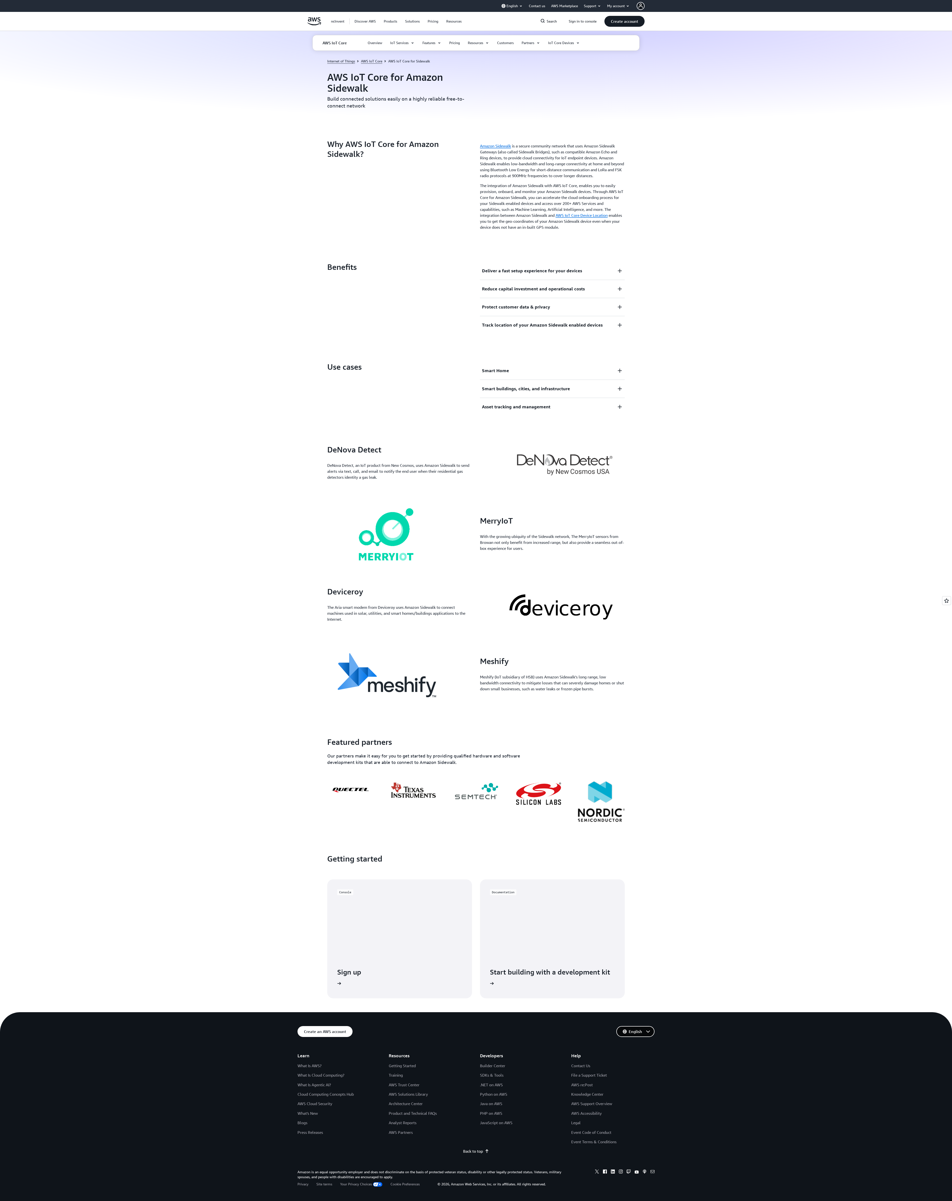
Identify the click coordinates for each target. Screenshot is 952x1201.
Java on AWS (491, 1103)
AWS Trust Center (404, 1084)
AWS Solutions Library (408, 1094)
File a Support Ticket (589, 1075)
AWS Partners (401, 1132)
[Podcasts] (645, 1172)
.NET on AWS (491, 1084)
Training (396, 1075)
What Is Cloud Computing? (321, 1075)
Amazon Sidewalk (495, 145)
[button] (365, 21)
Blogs (302, 1122)
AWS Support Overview (591, 1103)
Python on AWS (493, 1094)
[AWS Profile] (641, 6)
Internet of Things (341, 61)
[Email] (652, 1172)
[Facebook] (605, 1172)
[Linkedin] (613, 1172)
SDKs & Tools (492, 1075)
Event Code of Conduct (591, 1132)
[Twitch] (629, 1172)
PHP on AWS (491, 1113)
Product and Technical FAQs (413, 1113)
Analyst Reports (402, 1122)
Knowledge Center (587, 1094)
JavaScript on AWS (496, 1122)
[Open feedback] (946, 600)
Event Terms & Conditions (594, 1141)
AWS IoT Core (371, 61)
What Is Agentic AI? (314, 1084)
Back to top (473, 1151)
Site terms (324, 1184)
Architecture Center (406, 1103)
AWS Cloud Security (315, 1103)
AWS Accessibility (586, 1113)
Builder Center (492, 1065)
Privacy (303, 1184)
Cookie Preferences (405, 1184)
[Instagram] (621, 1172)
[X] (597, 1172)
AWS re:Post (582, 1084)
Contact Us (580, 1065)
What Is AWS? (310, 1065)
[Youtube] (637, 1172)
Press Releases (310, 1132)
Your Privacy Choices (356, 1184)
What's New (308, 1113)
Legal (576, 1122)
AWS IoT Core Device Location (582, 215)
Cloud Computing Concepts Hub (326, 1094)
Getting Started (402, 1065)
